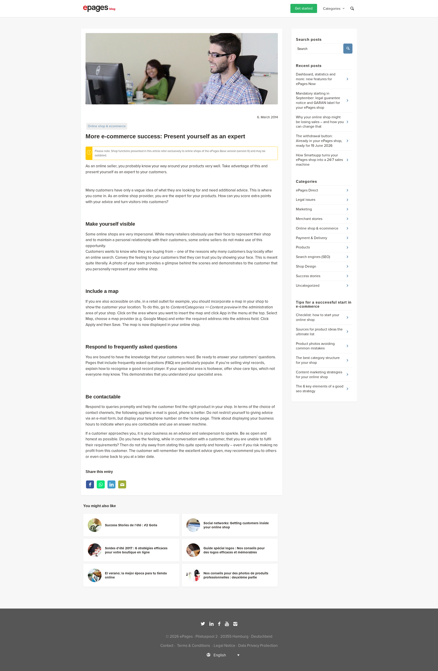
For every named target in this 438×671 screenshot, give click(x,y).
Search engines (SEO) (313, 257)
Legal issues (305, 199)
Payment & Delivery (311, 238)
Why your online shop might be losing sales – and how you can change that (320, 122)
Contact (166, 645)
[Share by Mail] (122, 484)
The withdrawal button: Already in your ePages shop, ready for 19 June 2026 (319, 141)
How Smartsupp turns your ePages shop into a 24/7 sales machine (319, 160)
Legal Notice (224, 645)
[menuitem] (303, 8)
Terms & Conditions (193, 645)
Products (303, 247)
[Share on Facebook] (90, 484)
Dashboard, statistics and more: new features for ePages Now (315, 79)
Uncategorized (307, 285)
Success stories (308, 276)
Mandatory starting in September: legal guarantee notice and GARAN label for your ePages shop (318, 100)
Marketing (304, 209)
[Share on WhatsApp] (101, 484)
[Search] (352, 8)
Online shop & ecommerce (107, 126)
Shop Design (306, 266)
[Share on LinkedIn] (111, 484)
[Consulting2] (182, 68)
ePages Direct (307, 190)
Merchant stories (309, 219)
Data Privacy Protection (258, 645)
